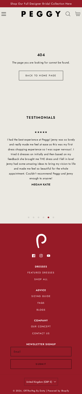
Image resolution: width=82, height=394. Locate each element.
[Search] (68, 14)
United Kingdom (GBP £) (39, 382)
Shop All (41, 279)
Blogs (41, 310)
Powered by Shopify (58, 390)
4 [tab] (43, 217)
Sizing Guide (41, 296)
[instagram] (41, 255)
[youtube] (48, 255)
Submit (41, 364)
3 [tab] (38, 217)
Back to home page (41, 75)
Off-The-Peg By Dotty (34, 390)
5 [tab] (48, 217)
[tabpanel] (41, 158)
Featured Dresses (41, 272)
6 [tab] (53, 217)
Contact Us (41, 333)
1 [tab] (29, 217)
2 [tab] (34, 217)
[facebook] (33, 255)
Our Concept (41, 326)
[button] (3, 14)
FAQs (41, 303)
